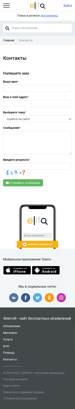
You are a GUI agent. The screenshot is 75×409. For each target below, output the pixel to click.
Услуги (7, 339)
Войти (68, 5)
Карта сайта (11, 385)
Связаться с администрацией (23, 392)
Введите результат (16, 159)
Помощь (9, 353)
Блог (6, 346)
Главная (8, 40)
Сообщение (12, 127)
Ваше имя (10, 81)
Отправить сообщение (24, 182)
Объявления (11, 326)
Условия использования (20, 398)
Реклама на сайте (15, 379)
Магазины (10, 333)
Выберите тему (14, 112)
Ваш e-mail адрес (16, 97)
